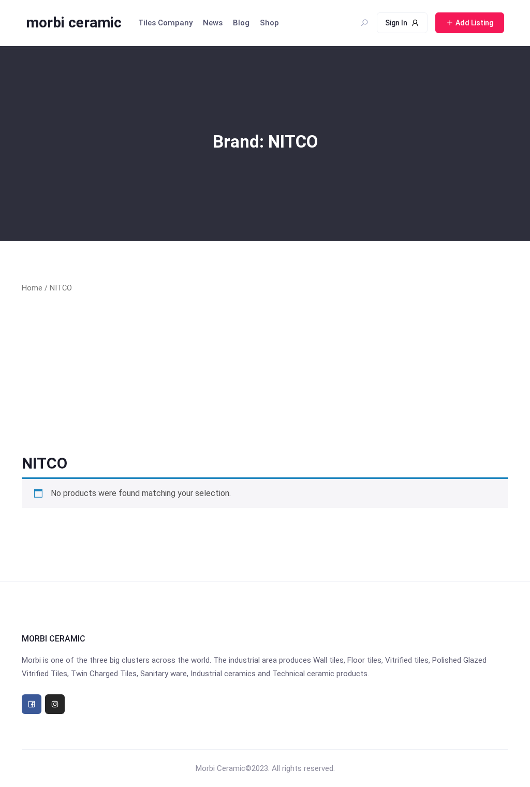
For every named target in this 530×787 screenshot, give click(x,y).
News (213, 22)
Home (32, 288)
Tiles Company (165, 22)
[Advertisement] (265, 373)
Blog (241, 22)
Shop (269, 22)
